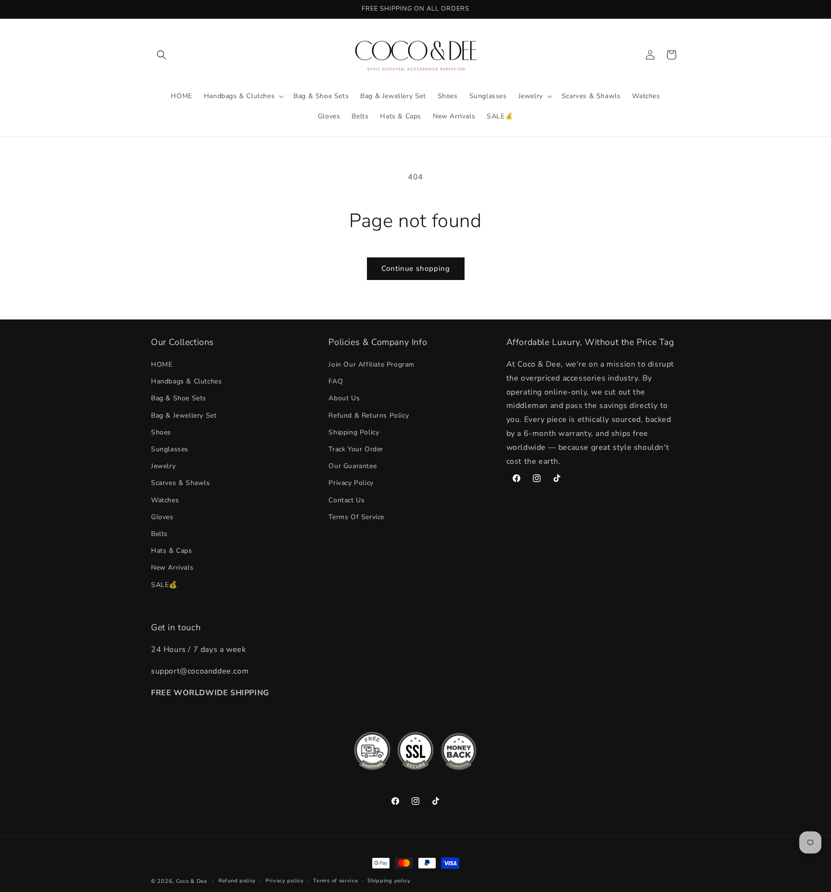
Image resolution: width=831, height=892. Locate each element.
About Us (344, 398)
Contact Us (346, 500)
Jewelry (163, 466)
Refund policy (237, 880)
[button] (161, 54)
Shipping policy (389, 880)
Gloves (162, 517)
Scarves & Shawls (180, 482)
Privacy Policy (350, 482)
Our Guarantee (352, 466)
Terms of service (335, 880)
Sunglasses (170, 449)
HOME (161, 364)
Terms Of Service (356, 517)
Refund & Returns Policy (368, 415)
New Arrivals (172, 567)
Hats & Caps (171, 550)
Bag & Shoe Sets (178, 398)
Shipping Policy (353, 432)
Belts (159, 533)
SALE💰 (164, 584)
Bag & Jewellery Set (183, 415)
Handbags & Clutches (186, 381)
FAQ (335, 381)
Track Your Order (355, 449)
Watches (165, 500)
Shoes (161, 432)
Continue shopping (415, 268)
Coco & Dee (191, 881)
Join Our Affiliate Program (371, 364)
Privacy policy (284, 880)
